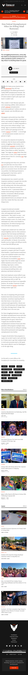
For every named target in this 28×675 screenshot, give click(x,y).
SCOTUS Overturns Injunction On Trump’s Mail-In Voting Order (13, 529)
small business (6, 375)
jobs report (18, 372)
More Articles (14, 72)
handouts (4, 372)
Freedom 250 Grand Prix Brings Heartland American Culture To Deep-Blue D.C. (12, 555)
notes (19, 258)
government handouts (19, 369)
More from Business (7, 389)
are (2, 165)
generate (6, 238)
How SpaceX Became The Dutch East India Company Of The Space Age (12, 440)
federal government (7, 369)
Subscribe (14, 667)
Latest (3, 506)
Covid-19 (12, 366)
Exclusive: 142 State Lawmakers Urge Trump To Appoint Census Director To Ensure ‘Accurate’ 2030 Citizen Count (13, 610)
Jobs (11, 372)
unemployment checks (7, 381)
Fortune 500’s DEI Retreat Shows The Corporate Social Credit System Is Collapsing (13, 467)
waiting (8, 132)
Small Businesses (16, 375)
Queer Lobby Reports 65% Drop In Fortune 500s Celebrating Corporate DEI (13, 495)
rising (15, 152)
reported (12, 146)
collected (7, 107)
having (15, 285)
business (4, 366)
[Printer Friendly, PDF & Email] (24, 81)
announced (8, 88)
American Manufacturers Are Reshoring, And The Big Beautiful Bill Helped (14, 412)
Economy (19, 366)
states (4, 378)
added (3, 113)
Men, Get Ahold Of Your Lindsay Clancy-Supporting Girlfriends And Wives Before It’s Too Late (13, 582)
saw (22, 156)
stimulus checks (12, 378)
